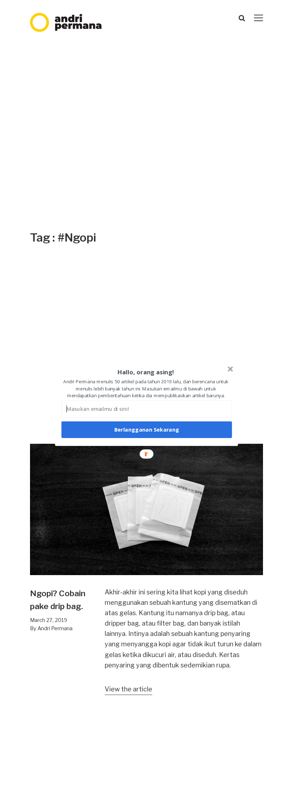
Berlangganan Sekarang (146, 429)
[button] (145, 372)
